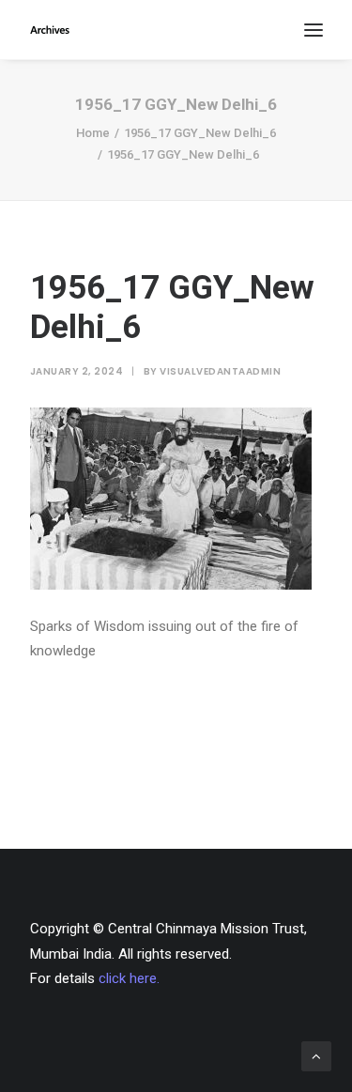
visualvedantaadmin (220, 371)
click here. (129, 978)
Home (93, 133)
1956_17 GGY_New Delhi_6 (200, 133)
